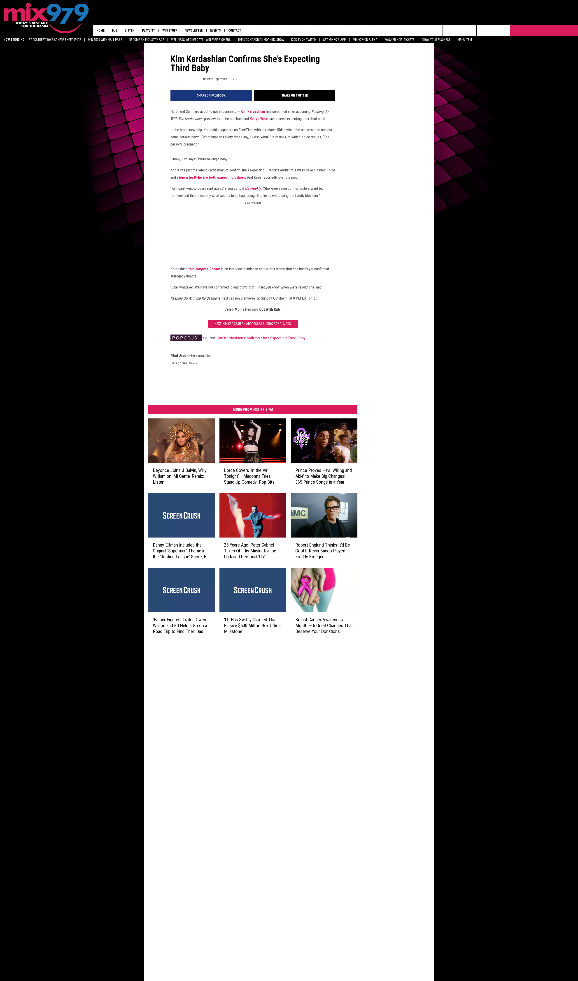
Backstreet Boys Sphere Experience (55, 40)
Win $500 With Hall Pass (105, 40)
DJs (114, 30)
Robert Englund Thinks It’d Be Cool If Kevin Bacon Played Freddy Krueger (322, 550)
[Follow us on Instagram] (482, 30)
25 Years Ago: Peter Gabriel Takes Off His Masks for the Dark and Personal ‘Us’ (250, 550)
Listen (130, 30)
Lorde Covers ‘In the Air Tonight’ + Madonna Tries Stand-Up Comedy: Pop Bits (249, 476)
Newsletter (194, 30)
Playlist (148, 30)
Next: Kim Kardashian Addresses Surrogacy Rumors (253, 323)
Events (215, 30)
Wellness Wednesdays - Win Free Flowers (201, 40)
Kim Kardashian (253, 111)
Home (100, 30)
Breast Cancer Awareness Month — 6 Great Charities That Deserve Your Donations (324, 625)
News (193, 363)
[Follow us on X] (504, 30)
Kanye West (259, 118)
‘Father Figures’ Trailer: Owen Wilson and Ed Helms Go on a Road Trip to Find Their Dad (180, 625)
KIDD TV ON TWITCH (303, 40)
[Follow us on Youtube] (493, 30)
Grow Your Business (436, 40)
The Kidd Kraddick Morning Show (261, 40)
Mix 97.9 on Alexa (365, 40)
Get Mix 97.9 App (334, 40)
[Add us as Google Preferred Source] (459, 30)
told (204, 269)
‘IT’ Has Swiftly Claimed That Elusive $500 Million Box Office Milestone (252, 625)
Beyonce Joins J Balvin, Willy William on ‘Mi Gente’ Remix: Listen (180, 476)
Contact (234, 30)
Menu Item (465, 40)
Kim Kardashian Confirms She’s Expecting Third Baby (261, 338)
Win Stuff (169, 30)
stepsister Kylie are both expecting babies (211, 177)
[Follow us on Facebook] (470, 30)
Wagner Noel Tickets (400, 40)
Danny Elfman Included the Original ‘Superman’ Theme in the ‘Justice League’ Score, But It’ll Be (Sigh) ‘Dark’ (181, 550)
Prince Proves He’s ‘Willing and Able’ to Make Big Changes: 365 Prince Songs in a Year (323, 476)
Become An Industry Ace (146, 40)
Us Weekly (253, 188)
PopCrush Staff (189, 79)
